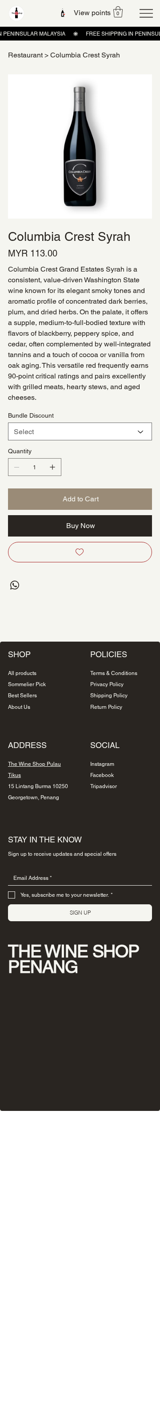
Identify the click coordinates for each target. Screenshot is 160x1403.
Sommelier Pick (27, 684)
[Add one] (52, 467)
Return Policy (106, 707)
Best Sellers (22, 695)
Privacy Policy (107, 684)
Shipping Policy (109, 695)
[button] (118, 11)
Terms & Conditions (113, 673)
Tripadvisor (103, 786)
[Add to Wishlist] (80, 552)
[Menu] (146, 13)
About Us (19, 707)
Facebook (102, 775)
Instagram (102, 764)
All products (22, 673)
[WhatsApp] (14, 585)
